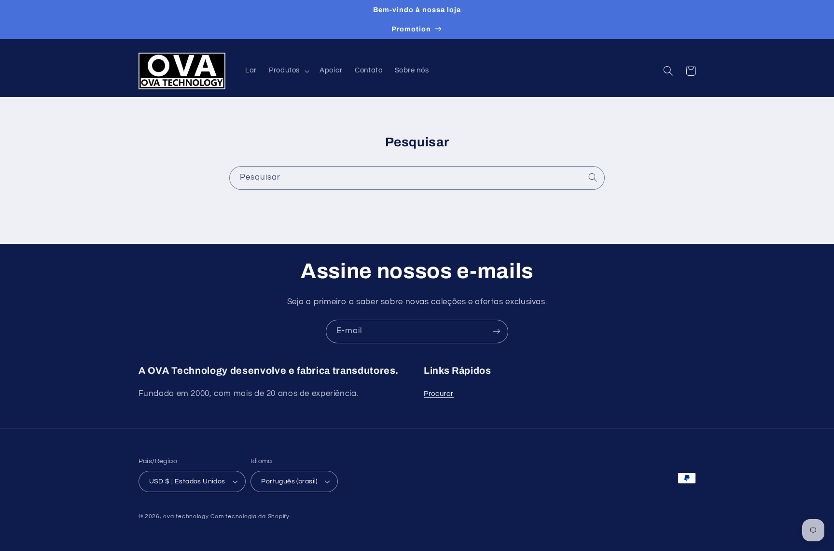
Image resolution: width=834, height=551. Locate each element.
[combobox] (417, 178)
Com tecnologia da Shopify (249, 516)
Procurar (439, 393)
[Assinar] (497, 331)
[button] (288, 71)
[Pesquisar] (593, 178)
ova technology (185, 516)
